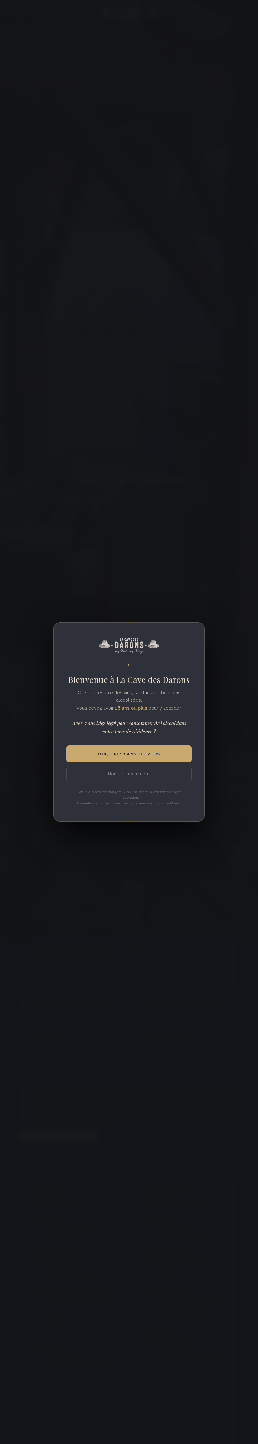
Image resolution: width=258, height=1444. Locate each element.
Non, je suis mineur (129, 773)
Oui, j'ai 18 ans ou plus (129, 753)
